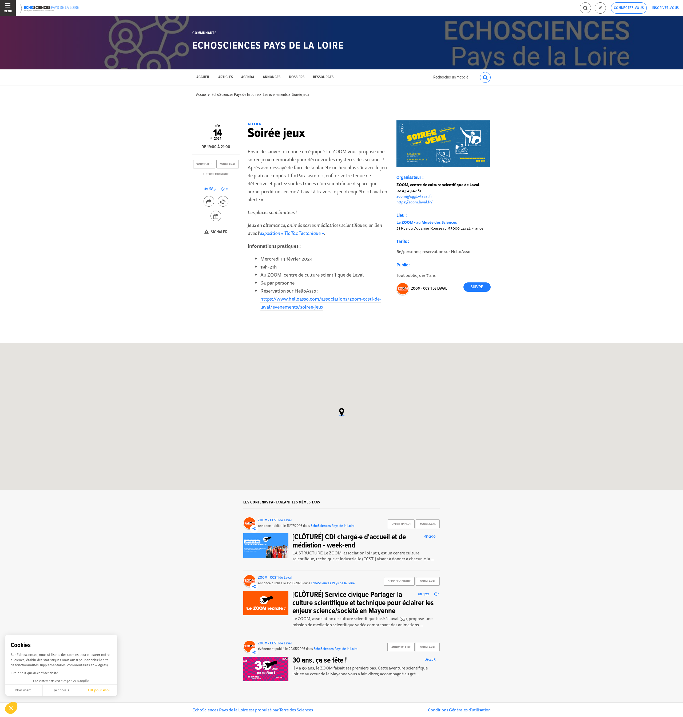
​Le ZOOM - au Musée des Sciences (426, 222)
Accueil (203, 77)
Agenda (247, 77)
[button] (11, 708)
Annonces (271, 77)
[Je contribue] (600, 8)
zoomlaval (228, 164)
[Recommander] (223, 201)
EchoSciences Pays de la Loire (267, 46)
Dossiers (296, 77)
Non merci (24, 690)
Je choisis (61, 690)
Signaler (219, 232)
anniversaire (401, 647)
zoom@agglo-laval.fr (414, 196)
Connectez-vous (629, 8)
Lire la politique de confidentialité (34, 672)
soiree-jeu (204, 164)
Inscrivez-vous (665, 8)
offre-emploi (401, 524)
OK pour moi (99, 690)
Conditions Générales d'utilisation (459, 709)
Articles (225, 77)
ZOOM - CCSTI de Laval (429, 288)
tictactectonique (216, 174)
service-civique (399, 581)
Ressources (323, 77)
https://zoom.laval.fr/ (414, 202)
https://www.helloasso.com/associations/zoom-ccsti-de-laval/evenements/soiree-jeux (320, 302)
